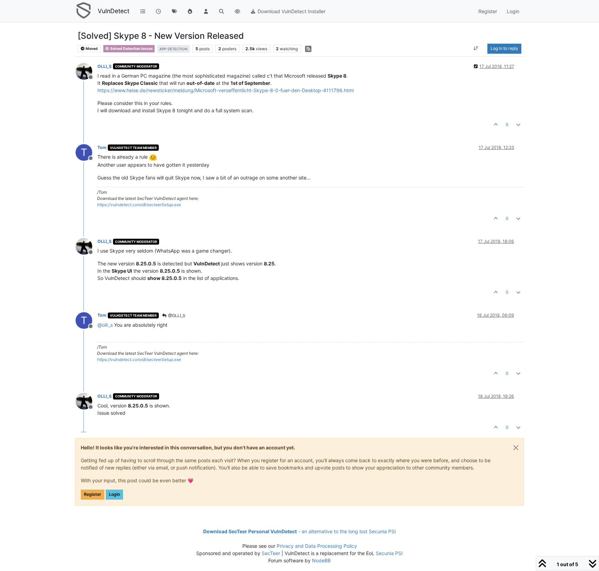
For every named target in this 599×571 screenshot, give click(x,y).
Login (114, 494)
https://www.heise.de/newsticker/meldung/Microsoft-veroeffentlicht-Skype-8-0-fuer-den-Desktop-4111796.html (225, 90)
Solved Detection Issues (131, 48)
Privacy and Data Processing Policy (317, 546)
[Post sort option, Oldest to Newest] (476, 48)
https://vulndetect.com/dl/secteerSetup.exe (139, 204)
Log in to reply (504, 48)
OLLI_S (104, 66)
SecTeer (271, 553)
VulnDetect (113, 11)
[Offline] (86, 71)
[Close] (516, 447)
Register (92, 494)
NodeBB (321, 560)
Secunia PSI (389, 553)
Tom (101, 147)
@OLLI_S (176, 315)
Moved (91, 48)
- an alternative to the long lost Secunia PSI (299, 531)
